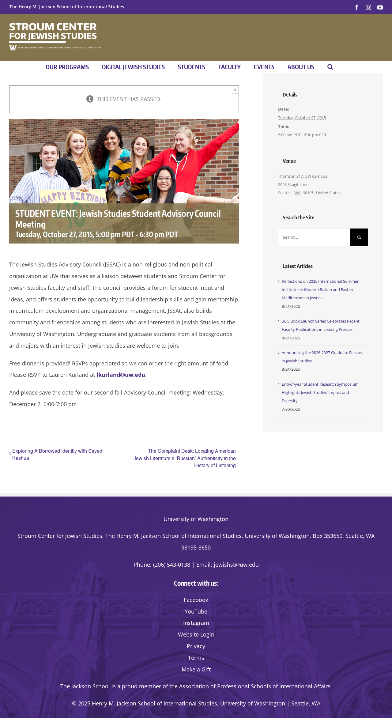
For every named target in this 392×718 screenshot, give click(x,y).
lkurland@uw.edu (120, 374)
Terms (196, 657)
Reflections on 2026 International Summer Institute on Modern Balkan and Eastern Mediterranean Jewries (320, 289)
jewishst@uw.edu (236, 564)
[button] (330, 67)
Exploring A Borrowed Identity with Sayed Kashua (57, 454)
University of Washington (196, 519)
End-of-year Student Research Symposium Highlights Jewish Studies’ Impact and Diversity (320, 392)
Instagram (196, 622)
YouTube (196, 611)
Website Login (196, 634)
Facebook (196, 599)
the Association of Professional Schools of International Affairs (249, 686)
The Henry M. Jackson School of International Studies (66, 6)
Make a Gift (196, 669)
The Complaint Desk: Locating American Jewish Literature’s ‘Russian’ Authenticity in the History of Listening (185, 458)
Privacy (196, 646)
